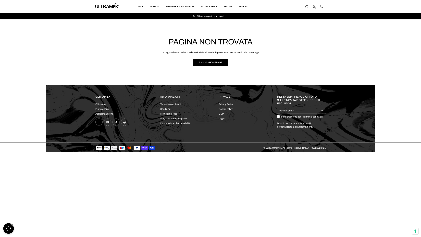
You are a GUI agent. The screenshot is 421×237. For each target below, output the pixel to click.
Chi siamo (100, 104)
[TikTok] (116, 122)
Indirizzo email (286, 111)
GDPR (222, 114)
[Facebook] (99, 122)
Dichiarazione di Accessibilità (175, 123)
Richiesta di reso (168, 114)
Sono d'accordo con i (302, 117)
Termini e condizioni (170, 104)
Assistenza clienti (104, 114)
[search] (306, 6)
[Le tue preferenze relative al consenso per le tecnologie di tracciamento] (415, 231)
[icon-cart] (321, 6)
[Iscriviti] (322, 111)
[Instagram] (107, 122)
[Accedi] (314, 6)
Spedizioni (165, 109)
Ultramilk (276, 148)
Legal (221, 118)
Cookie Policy (226, 109)
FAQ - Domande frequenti (173, 118)
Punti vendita (102, 109)
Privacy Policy (226, 104)
